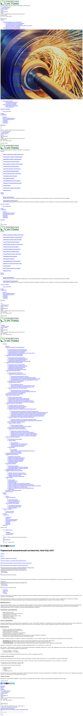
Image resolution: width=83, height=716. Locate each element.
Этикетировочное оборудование (10, 38)
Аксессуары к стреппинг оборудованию (14, 61)
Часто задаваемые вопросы (9, 118)
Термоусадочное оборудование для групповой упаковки (18, 49)
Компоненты (8, 93)
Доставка (5, 593)
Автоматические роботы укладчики (11, 66)
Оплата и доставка (5, 109)
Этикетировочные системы (12, 41)
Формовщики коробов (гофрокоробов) (11, 27)
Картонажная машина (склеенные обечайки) (15, 75)
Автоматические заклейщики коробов (14, 34)
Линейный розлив (10, 86)
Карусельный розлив (10, 84)
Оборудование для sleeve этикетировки (11, 45)
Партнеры (5, 121)
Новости (5, 117)
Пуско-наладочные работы (12, 102)
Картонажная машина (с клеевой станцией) (15, 76)
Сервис (2, 98)
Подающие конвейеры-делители (13, 72)
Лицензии (5, 120)
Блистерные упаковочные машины (11, 94)
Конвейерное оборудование (9, 67)
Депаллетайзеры (9, 63)
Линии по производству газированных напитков (16, 87)
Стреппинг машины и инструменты (11, 52)
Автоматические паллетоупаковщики (14, 24)
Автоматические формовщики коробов (14, 30)
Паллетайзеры (9, 65)
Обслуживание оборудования (9, 104)
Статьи (2, 113)
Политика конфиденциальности (8, 708)
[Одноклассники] (3, 546)
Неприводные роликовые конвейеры (14, 68)
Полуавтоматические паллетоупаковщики (15, 23)
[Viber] (8, 546)
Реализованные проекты (8, 119)
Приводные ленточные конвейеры (13, 70)
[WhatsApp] (10, 546)
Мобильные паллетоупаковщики (13, 26)
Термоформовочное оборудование (10, 77)
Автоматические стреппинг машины (14, 54)
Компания (3, 685)
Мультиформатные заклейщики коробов (14, 37)
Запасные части (6, 95)
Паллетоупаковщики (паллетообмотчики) (12, 22)
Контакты (3, 125)
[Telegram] (14, 546)
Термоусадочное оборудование (10, 46)
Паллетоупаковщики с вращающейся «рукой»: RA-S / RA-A (19, 25)
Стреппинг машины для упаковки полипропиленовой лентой (19, 55)
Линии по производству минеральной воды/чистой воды (18, 88)
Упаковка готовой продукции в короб (11, 79)
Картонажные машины (8, 74)
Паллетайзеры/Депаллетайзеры (10, 62)
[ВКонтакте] (1, 546)
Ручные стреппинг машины (12, 59)
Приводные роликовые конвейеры (13, 69)
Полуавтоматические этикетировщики (14, 44)
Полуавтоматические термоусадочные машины (16, 47)
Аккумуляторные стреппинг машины (14, 58)
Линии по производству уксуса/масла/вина (15, 90)
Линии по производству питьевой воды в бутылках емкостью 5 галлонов (22, 89)
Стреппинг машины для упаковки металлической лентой (18, 56)
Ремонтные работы (10, 106)
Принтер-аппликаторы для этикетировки (15, 42)
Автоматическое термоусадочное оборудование (16, 48)
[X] (7, 546)
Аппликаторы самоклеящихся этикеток (14, 39)
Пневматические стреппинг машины (14, 60)
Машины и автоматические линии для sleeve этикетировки (19, 51)
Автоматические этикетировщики (13, 40)
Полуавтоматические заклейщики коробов (15, 33)
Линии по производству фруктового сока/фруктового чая (18, 91)
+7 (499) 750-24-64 (6, 6)
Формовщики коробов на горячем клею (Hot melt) (17, 31)
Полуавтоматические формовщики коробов (15, 29)
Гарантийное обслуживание (12, 105)
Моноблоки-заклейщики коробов (13, 36)
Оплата (4, 592)
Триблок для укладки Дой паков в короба (15, 80)
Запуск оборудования (8, 101)
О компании (3, 114)
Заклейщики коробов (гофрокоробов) (11, 32)
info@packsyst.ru (4, 11)
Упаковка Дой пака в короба (12, 81)
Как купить (5, 590)
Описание (5, 589)
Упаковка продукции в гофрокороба (14, 82)
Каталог (2, 19)
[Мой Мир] (5, 546)
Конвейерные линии (10, 73)
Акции (2, 97)
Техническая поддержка (11, 103)
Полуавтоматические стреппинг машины (15, 53)
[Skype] (12, 546)
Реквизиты (5, 122)
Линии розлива (6, 83)
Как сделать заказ (7, 111)
